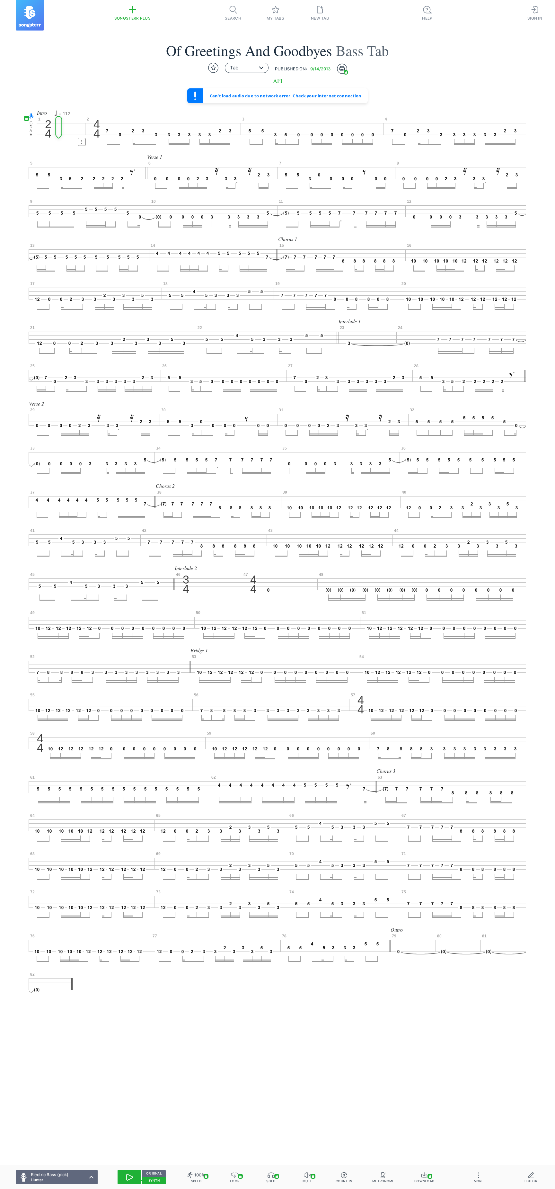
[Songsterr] (30, 15)
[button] (29, 116)
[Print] (342, 69)
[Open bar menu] (82, 142)
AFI (277, 81)
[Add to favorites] (213, 68)
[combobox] (247, 68)
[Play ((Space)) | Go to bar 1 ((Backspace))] (129, 1177)
